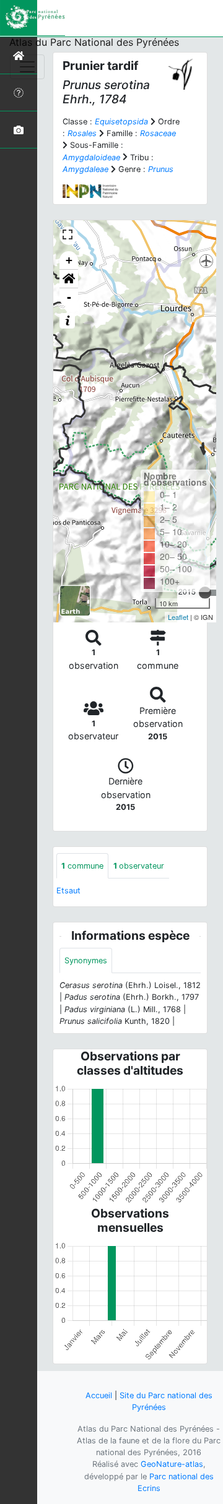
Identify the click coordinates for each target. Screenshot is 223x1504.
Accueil (98, 1395)
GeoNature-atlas (172, 1464)
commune (82, 865)
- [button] (69, 297)
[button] (68, 279)
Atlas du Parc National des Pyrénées (94, 42)
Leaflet (178, 617)
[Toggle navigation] (27, 66)
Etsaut (68, 890)
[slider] (205, 593)
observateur (138, 865)
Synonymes (85, 960)
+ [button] (69, 260)
